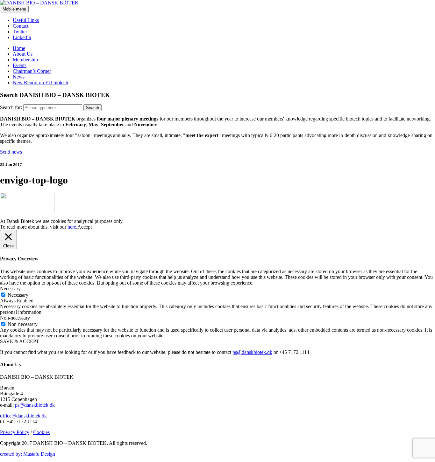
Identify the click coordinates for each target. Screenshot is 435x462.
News (19, 76)
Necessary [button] (10, 288)
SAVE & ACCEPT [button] (19, 341)
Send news (11, 152)
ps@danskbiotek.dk (252, 352)
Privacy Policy (14, 432)
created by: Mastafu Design (27, 454)
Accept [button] (84, 227)
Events (19, 65)
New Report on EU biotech (40, 82)
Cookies (41, 432)
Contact (20, 26)
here (72, 227)
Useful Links (26, 20)
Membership (25, 59)
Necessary (18, 295)
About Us (22, 54)
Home (19, 48)
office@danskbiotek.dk (23, 415)
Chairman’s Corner (32, 71)
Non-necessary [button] (15, 318)
